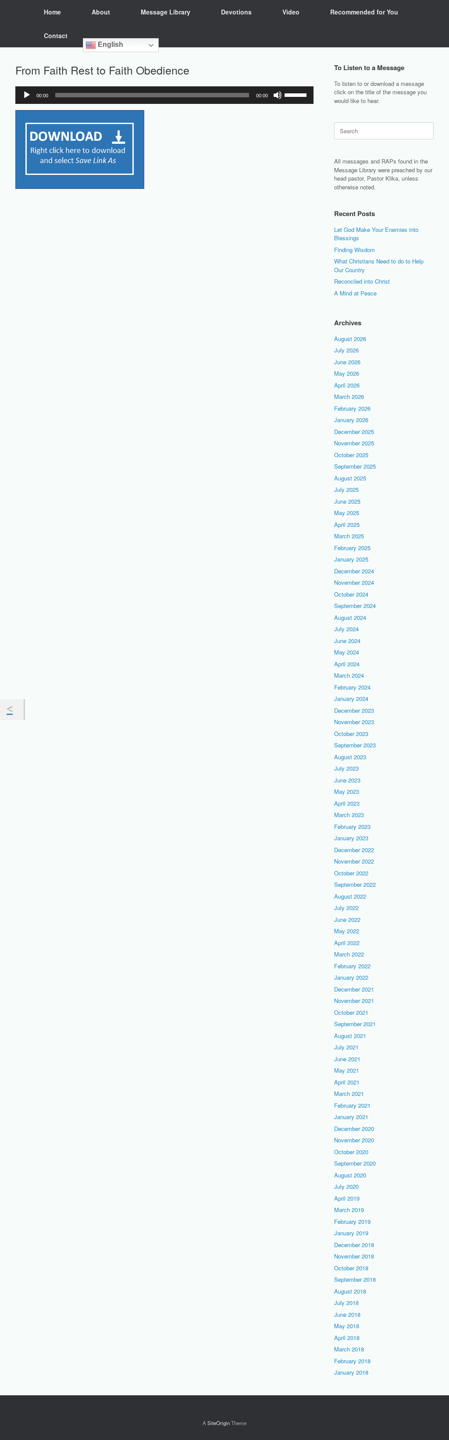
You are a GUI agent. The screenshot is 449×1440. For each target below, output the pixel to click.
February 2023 (352, 826)
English (109, 44)
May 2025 (346, 512)
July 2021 (346, 1047)
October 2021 (351, 1012)
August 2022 (350, 896)
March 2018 (349, 1349)
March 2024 (349, 675)
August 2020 (350, 1175)
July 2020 (346, 1186)
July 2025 (346, 489)
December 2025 (354, 431)
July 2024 (346, 629)
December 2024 (354, 571)
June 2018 (347, 1314)
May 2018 (346, 1326)
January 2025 (351, 559)
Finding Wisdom (354, 249)
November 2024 (354, 582)
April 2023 (347, 803)
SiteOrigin (218, 1422)
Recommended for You (364, 11)
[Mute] (277, 95)
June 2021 (347, 1059)
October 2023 (351, 733)
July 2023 (346, 768)
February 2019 (352, 1221)
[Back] (12, 709)
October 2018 (351, 1268)
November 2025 (354, 443)
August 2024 (350, 617)
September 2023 (355, 745)
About (101, 11)
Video (290, 11)
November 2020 (354, 1140)
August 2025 (350, 478)
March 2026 (349, 396)
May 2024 (346, 652)
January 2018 (351, 1372)
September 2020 (355, 1163)
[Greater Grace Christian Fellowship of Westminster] (15, 23)
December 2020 (354, 1128)
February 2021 (352, 1105)
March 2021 (349, 1093)
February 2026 (352, 408)
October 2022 (351, 873)
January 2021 (351, 1117)
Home (52, 11)
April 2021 (347, 1082)
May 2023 (346, 791)
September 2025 (355, 466)
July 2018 (346, 1302)
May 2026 (346, 373)
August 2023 (350, 757)
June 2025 (347, 501)
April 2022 (347, 943)
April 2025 (347, 524)
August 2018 (350, 1291)
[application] (164, 95)
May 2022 (346, 931)
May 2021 (346, 1070)
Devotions (236, 11)
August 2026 (350, 338)
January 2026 (351, 420)
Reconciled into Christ (362, 281)
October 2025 (351, 455)
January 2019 (351, 1233)
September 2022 (355, 884)
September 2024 (355, 605)
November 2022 (354, 861)
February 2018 (352, 1361)
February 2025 (352, 548)
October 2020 (351, 1152)
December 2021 (354, 989)
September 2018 (355, 1279)
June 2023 (347, 780)
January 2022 (351, 977)
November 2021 (354, 1000)
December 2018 (354, 1245)
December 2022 (354, 850)
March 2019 (349, 1209)
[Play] (26, 95)
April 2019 (347, 1198)
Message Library (165, 11)
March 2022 (349, 954)
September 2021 (355, 1024)
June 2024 (347, 640)
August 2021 (350, 1035)
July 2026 (346, 350)
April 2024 (347, 664)
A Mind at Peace (355, 293)
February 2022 (352, 966)
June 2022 (347, 919)
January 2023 (351, 838)
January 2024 (351, 698)
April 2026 (347, 385)
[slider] (297, 94)
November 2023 (354, 722)
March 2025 (349, 536)
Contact (56, 35)
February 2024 (352, 687)
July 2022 (346, 907)
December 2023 (354, 710)
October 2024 (351, 594)
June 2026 (347, 362)
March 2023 (349, 815)
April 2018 (347, 1337)
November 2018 (354, 1256)
